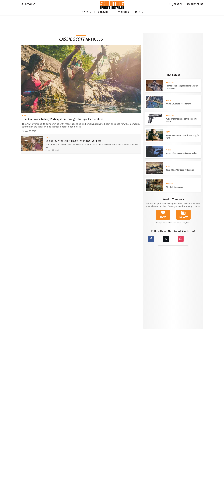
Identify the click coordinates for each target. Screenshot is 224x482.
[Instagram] (181, 239)
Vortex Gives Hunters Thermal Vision (181, 153)
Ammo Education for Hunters (178, 104)
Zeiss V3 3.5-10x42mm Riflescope (180, 170)
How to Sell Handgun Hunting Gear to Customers (182, 87)
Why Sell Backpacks (174, 187)
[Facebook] (151, 239)
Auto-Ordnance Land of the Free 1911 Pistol (182, 120)
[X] (166, 239)
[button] (86, 11)
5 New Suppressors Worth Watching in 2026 (182, 136)
